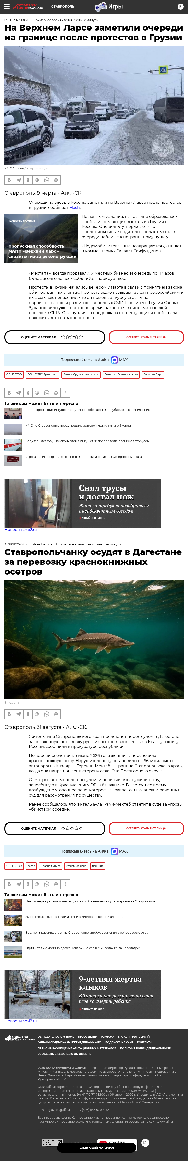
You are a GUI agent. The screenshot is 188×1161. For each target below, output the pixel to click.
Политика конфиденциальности (145, 1048)
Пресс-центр (87, 1036)
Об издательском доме (56, 1036)
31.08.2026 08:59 (16, 544)
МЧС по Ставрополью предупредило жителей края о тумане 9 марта (78, 425)
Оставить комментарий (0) (146, 337)
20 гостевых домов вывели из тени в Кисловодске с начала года (74, 917)
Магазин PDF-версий (134, 1036)
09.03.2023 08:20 (16, 20)
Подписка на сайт (119, 1042)
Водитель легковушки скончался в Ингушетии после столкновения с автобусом (87, 441)
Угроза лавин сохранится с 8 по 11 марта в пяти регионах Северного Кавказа (83, 457)
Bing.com (11, 702)
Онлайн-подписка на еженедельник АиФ (69, 1042)
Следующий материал (97, 1147)
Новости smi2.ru (20, 529)
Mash (74, 207)
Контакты (144, 1042)
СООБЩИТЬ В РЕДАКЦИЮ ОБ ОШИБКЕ (64, 1054)
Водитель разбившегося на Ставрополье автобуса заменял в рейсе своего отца (86, 932)
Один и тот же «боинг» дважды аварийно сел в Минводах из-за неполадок (82, 948)
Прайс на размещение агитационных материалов (77, 1048)
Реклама (107, 1036)
